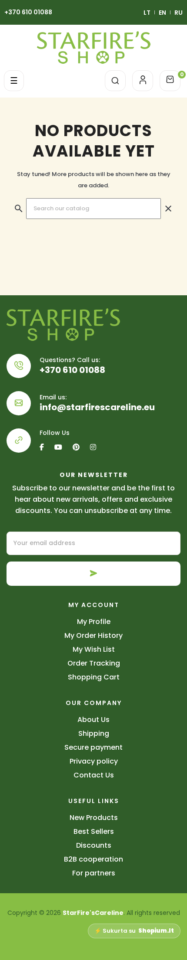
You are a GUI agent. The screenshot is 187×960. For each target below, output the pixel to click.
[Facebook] (44, 447)
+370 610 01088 (28, 12)
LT (147, 12)
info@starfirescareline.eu (97, 407)
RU (178, 12)
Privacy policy (94, 761)
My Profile (93, 622)
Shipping (93, 733)
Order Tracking (93, 663)
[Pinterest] (76, 447)
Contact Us (93, 775)
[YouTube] (58, 447)
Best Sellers (93, 831)
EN (162, 12)
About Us (93, 720)
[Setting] (142, 80)
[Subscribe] (93, 574)
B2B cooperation (93, 859)
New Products (94, 818)
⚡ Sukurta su (134, 931)
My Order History (93, 635)
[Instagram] (93, 447)
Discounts (93, 845)
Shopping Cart (94, 677)
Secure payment (93, 747)
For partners (93, 873)
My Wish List (94, 649)
